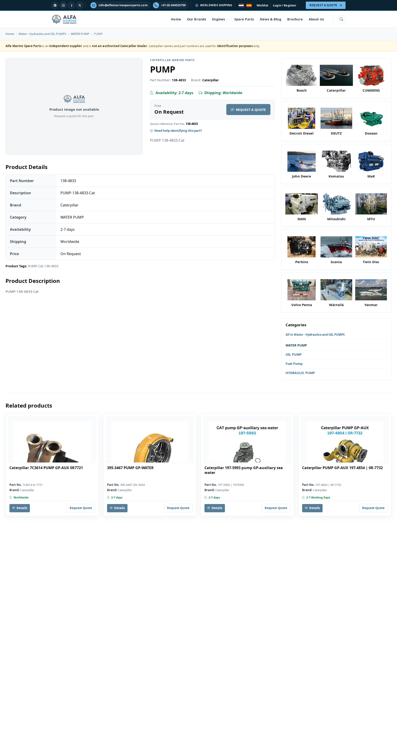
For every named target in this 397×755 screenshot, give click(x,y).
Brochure (295, 19)
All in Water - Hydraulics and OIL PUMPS (315, 334)
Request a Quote (251, 109)
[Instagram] (63, 5)
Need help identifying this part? (178, 131)
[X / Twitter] (79, 5)
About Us (316, 19)
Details (22, 508)
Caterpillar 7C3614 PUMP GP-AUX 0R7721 (46, 467)
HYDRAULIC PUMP (300, 373)
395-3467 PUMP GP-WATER (130, 467)
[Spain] (249, 5)
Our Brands (196, 19)
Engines (218, 19)
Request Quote (81, 508)
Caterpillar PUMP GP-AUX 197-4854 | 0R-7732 (342, 467)
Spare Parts (244, 19)
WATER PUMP (80, 34)
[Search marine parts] (341, 19)
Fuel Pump (294, 363)
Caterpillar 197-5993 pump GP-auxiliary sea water (243, 470)
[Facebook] (71, 5)
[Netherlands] (241, 5)
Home (176, 19)
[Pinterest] (54, 5)
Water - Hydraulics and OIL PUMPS (42, 34)
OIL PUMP (294, 354)
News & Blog (270, 19)
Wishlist (262, 5)
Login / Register (284, 5)
